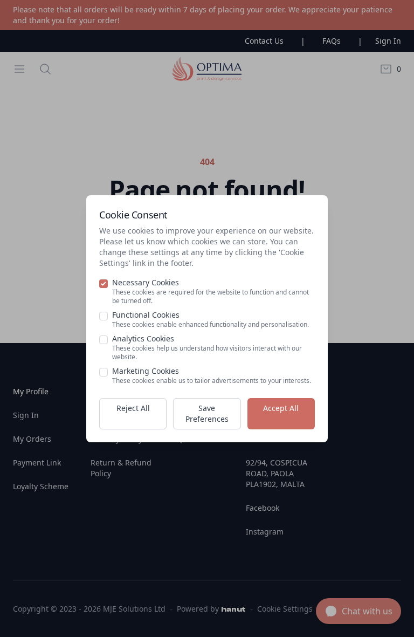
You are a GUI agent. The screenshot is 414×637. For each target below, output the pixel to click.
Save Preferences (207, 413)
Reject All (133, 408)
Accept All (281, 408)
